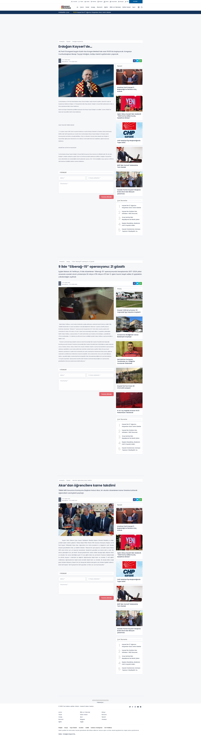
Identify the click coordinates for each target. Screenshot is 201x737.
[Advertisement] (100, 28)
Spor (133, 7)
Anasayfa (61, 41)
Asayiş (93, 7)
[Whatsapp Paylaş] (140, 60)
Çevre (82, 7)
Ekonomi (99, 7)
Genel (87, 7)
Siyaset (68, 41)
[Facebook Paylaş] (134, 60)
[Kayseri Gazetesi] (66, 7)
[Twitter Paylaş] (137, 60)
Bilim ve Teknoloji (115, 7)
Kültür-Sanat (126, 7)
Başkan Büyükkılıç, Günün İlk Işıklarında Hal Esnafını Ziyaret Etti (95, 12)
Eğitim (106, 7)
